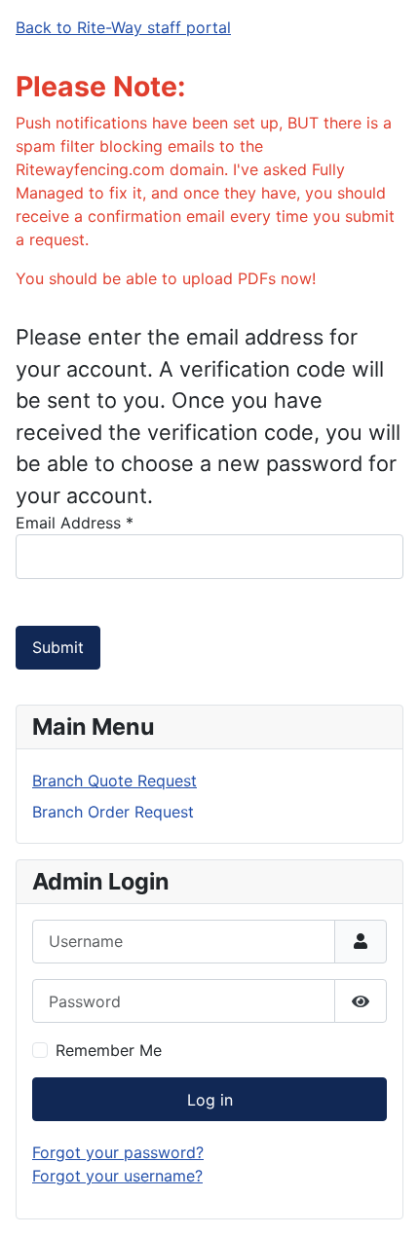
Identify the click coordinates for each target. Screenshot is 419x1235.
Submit (58, 647)
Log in (210, 1099)
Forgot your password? (118, 1152)
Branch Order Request (113, 811)
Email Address (74, 522)
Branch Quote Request (114, 780)
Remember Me (109, 1050)
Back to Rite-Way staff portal (123, 27)
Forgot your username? (117, 1175)
